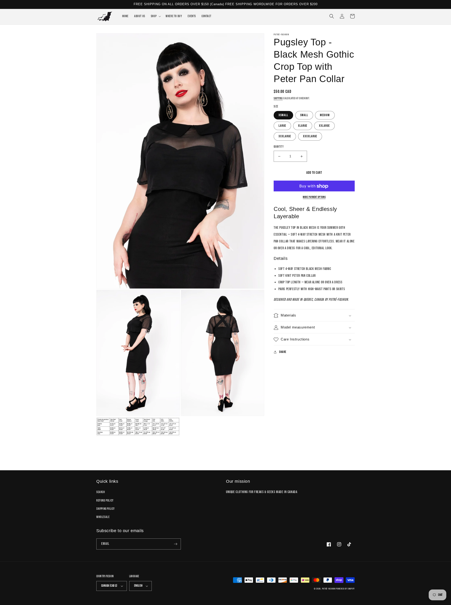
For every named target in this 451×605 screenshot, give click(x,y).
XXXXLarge (310, 136)
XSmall (283, 115)
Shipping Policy (105, 509)
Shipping (278, 98)
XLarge (302, 126)
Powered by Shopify (345, 588)
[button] (155, 16)
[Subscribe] (175, 544)
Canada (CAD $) (109, 586)
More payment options (314, 197)
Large (282, 126)
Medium (325, 115)
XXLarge (324, 126)
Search (100, 492)
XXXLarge (285, 136)
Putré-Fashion (328, 588)
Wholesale (102, 517)
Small (304, 115)
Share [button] (282, 352)
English (138, 586)
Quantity (279, 147)
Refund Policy (105, 500)
